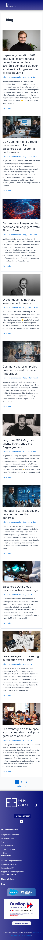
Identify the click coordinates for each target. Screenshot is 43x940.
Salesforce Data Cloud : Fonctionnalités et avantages (21, 588)
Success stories (8, 874)
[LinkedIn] (21, 821)
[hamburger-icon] (38, 5)
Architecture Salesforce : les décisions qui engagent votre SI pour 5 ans (21, 227)
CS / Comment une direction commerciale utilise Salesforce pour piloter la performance (21, 147)
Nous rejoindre (8, 879)
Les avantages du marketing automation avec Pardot (21, 658)
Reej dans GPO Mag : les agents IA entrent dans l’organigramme (18, 443)
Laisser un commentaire (12, 77)
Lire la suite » (7, 108)
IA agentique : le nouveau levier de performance (19, 301)
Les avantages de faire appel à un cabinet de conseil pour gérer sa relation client (21, 732)
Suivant (21, 786)
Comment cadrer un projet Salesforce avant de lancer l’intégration (20, 370)
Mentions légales (26, 935)
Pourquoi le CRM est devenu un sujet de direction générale (21, 514)
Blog (24, 77)
